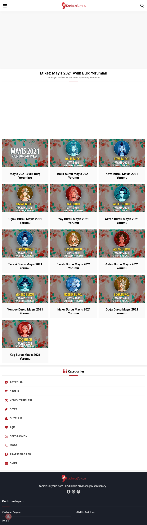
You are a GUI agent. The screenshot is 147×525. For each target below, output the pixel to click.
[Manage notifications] (8, 516)
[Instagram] (73, 492)
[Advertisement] (73, 40)
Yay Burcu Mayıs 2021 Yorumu (73, 221)
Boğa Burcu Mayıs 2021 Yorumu (122, 311)
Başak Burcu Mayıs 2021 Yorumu (73, 266)
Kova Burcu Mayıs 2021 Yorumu (122, 176)
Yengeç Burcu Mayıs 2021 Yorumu (25, 311)
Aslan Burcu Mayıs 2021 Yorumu (122, 266)
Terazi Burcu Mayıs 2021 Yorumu (25, 266)
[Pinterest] (78, 492)
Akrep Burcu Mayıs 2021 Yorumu (122, 221)
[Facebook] (68, 492)
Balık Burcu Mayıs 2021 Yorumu (73, 176)
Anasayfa (52, 77)
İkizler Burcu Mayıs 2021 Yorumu (73, 311)
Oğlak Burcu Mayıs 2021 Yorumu (25, 221)
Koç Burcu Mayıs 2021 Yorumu (25, 356)
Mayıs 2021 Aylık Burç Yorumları (25, 176)
